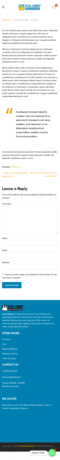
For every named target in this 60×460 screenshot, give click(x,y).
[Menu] (5, 6)
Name (5, 238)
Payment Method (9, 349)
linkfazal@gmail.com (11, 377)
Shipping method (10, 353)
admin (35, 20)
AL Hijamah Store (26, 446)
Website (5, 262)
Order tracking (8, 358)
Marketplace (7, 20)
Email (5, 250)
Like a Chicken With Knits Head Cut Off (14, 174)
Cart (4, 344)
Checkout (6, 339)
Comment (7, 203)
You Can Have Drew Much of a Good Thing (44, 174)
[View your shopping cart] (54, 7)
